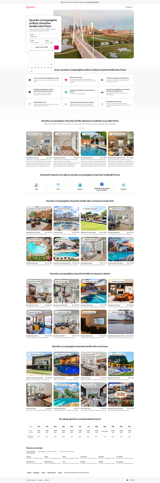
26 (38, 67)
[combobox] (43, 36)
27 (41, 67)
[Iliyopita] (77, 128)
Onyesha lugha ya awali (92, 2)
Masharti (46, 480)
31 (31, 71)
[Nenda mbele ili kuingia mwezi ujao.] (51, 47)
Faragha (40, 480)
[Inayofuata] (83, 128)
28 (45, 67)
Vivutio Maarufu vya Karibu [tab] (66, 451)
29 (48, 67)
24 (31, 67)
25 (35, 67)
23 (51, 64)
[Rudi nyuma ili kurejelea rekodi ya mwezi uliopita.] (32, 47)
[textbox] (36, 42)
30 (51, 67)
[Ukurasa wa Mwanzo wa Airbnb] (30, 7)
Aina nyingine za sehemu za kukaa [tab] (47, 451)
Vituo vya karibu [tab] (30, 451)
